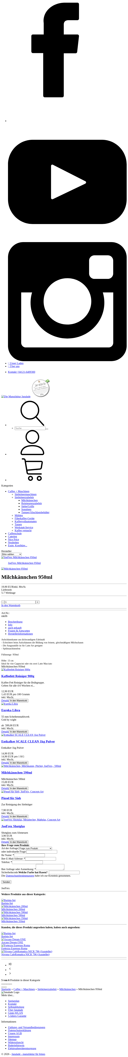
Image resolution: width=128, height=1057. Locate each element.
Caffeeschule (15, 533)
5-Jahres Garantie (17, 1016)
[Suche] (33, 425)
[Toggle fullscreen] (8, 984)
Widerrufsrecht (16, 1042)
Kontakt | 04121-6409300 (21, 372)
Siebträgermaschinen (25, 494)
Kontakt (12, 1003)
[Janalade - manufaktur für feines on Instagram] (67, 360)
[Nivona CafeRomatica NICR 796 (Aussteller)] (26, 951)
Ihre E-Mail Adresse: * (13, 858)
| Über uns (14, 366)
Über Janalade (15, 1010)
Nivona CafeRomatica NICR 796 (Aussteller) (25, 954)
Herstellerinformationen (20, 633)
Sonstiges (26, 509)
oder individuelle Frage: (13, 851)
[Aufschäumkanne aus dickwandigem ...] (31, 766)
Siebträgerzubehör (24, 497)
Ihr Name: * (7, 855)
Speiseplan (13, 1000)
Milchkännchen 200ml (13, 909)
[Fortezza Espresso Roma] (15, 945)
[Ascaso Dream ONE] (13, 939)
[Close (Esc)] (2, 984)
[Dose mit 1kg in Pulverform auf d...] (23, 734)
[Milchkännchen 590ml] (14, 912)
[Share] (5, 984)
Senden (6, 882)
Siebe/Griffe (27, 506)
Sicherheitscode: (9, 872)
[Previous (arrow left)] (2, 987)
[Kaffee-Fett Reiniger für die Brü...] (15, 669)
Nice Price (13, 539)
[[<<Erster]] (10, 965)
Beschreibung (15, 621)
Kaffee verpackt (23, 530)
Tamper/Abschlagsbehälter (35, 512)
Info (10, 624)
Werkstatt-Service (24, 527)
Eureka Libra (10, 710)
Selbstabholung (16, 1007)
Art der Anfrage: (10, 848)
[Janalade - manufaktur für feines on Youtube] (67, 240)
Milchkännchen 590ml (16, 772)
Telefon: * (6, 862)
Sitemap (12, 1039)
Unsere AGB (15, 1033)
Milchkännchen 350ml (13, 921)
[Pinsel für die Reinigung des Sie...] (22, 791)
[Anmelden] (33, 454)
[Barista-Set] (8, 900)
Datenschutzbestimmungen (20, 875)
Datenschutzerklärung (19, 1030)
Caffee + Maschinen (18, 491)
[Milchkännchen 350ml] (14, 918)
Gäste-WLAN (15, 1013)
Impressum (14, 1036)
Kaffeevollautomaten (26, 521)
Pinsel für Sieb (11, 798)
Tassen (18, 524)
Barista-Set (7, 903)
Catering (12, 536)
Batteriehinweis (16, 1045)
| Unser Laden (16, 363)
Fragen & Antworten (19, 630)
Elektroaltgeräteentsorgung (22, 1048)
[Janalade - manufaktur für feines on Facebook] (67, 120)
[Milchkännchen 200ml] (14, 906)
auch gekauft (15, 627)
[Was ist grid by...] (9, 703)
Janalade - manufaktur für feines (28, 1054)
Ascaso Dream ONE (12, 942)
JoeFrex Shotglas (13, 826)
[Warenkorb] (33, 480)
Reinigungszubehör (31, 503)
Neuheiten (13, 542)
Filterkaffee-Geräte (24, 518)
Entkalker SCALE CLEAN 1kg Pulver (28, 741)
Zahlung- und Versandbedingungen (26, 1027)
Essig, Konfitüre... (17, 545)
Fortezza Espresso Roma (14, 948)
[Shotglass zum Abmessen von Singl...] (30, 819)
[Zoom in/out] (10, 984)
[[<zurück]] (10, 969)
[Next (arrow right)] (5, 987)
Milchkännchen (29, 500)
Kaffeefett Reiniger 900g (17, 676)
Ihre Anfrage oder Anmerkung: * (18, 869)
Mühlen (19, 515)
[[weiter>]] (10, 974)
